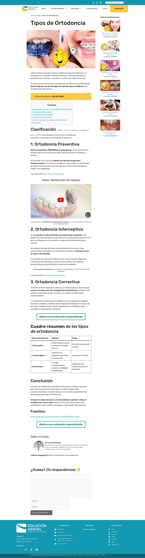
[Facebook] (100, 2)
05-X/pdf (76, 417)
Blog (105, 8)
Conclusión (36, 123)
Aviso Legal (89, 555)
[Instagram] (93, 2)
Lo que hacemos (57, 8)
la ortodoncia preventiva (53, 174)
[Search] (124, 3)
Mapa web (81, 555)
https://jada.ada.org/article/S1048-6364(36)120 (51, 417)
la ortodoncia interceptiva (54, 275)
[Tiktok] (97, 2)
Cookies (103, 555)
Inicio (44, 8)
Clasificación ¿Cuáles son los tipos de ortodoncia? (52, 109)
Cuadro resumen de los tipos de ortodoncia (49, 120)
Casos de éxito (92, 8)
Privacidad (96, 555)
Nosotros (75, 8)
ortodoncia (37, 135)
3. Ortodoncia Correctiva (42, 117)
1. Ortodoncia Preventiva (42, 112)
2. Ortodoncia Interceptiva (42, 115)
